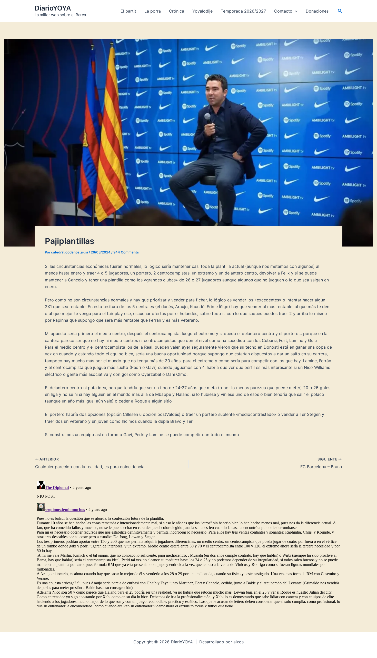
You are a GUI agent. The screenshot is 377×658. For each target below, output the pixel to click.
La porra (152, 11)
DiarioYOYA (53, 8)
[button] (294, 11)
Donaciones (317, 11)
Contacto (283, 11)
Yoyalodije (202, 11)
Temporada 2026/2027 (243, 11)
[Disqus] (188, 543)
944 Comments (126, 252)
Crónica (176, 11)
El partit (128, 11)
